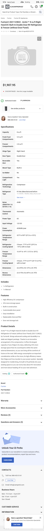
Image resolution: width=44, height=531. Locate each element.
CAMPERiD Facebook (4, 519)
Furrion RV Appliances (21, 18)
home (3, 18)
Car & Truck (11, 2)
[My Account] (36, 6)
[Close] (40, 518)
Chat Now (16, 524)
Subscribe (8, 460)
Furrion (9, 18)
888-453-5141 (13, 120)
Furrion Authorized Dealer (20, 374)
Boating (27, 2)
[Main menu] (2, 6)
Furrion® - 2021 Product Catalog (6, 374)
